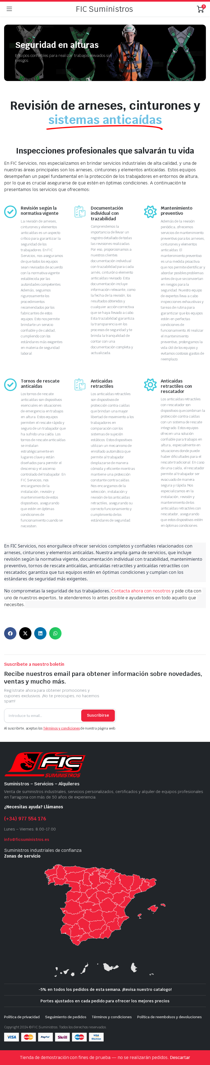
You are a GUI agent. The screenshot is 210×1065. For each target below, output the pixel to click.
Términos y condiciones (61, 728)
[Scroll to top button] (201, 1040)
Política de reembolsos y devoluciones (169, 1017)
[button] (10, 633)
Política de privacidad (22, 1017)
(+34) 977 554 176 (25, 818)
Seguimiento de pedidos (65, 1017)
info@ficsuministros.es (26, 839)
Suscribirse (98, 715)
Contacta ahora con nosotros (141, 591)
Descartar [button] (180, 1057)
